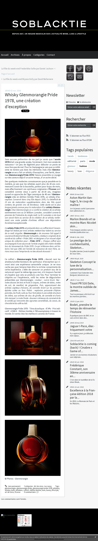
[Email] (79, 77)
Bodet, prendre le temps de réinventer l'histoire (83, 308)
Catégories (38, 54)
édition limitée (35, 490)
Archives (15, 54)
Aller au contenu (7, 2)
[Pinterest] (89, 69)
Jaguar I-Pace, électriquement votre (82, 328)
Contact (51, 54)
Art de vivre (38, 486)
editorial (72, 161)
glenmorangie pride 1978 (42, 488)
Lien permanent (14, 486)
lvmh (13, 490)
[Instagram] (70, 77)
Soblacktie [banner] (49, 25)
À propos (26, 54)
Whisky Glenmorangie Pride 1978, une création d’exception (31, 100)
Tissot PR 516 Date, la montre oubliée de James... (83, 286)
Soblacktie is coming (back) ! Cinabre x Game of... (83, 347)
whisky (7, 490)
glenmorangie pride (24, 488)
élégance (90, 171)
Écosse (17, 492)
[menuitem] (6, 55)
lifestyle (55, 490)
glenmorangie (10, 488)
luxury (48, 490)
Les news (48, 486)
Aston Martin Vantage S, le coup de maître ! (81, 201)
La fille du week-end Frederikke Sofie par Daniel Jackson (27, 68)
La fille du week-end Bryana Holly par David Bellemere (28, 79)
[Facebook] (70, 69)
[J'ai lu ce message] (95, 537)
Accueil (4, 54)
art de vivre (9, 492)
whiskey (56, 488)
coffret (26, 490)
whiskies (19, 490)
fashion (83, 166)
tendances (82, 156)
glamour (71, 166)
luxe (43, 490)
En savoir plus (11, 539)
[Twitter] (79, 69)
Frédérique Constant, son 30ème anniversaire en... (82, 370)
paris (82, 161)
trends (71, 156)
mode (92, 161)
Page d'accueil (8, 73)
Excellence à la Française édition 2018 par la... (82, 393)
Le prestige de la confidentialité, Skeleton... (80, 244)
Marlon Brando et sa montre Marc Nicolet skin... (83, 222)
